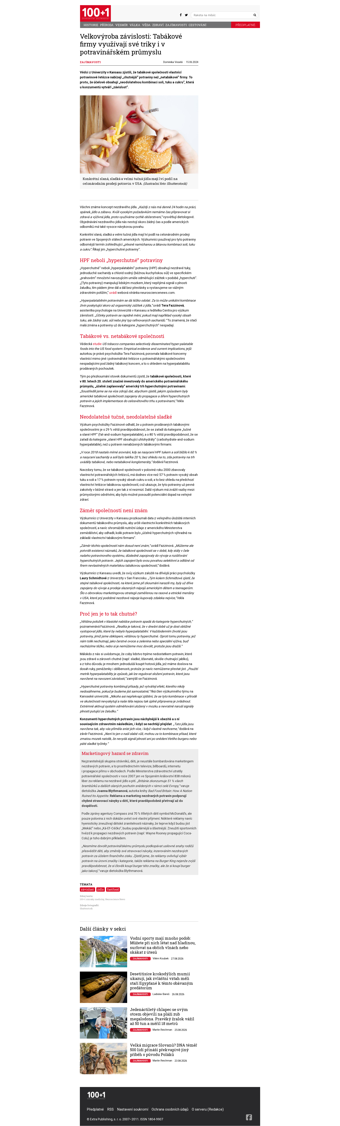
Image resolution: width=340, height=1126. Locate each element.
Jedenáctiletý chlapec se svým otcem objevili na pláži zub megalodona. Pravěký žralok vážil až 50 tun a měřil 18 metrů (162, 1016)
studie (97, 344)
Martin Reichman (162, 1029)
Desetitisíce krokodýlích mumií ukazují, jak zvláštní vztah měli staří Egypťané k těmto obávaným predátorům (161, 981)
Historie (91, 25)
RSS (110, 1109)
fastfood (113, 889)
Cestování (197, 25)
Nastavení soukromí (132, 1109)
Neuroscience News (115, 899)
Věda (146, 25)
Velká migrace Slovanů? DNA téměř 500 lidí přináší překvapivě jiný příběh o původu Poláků (163, 1050)
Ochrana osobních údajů (170, 1109)
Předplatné (245, 25)
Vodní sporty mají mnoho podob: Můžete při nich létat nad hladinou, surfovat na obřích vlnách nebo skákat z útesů (163, 945)
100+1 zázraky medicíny (92, 899)
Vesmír (121, 25)
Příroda (107, 25)
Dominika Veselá (173, 62)
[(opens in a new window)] (180, 15)
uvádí (113, 292)
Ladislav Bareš (161, 994)
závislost (87, 889)
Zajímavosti (176, 25)
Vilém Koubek (161, 958)
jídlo (100, 889)
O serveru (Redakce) (208, 1109)
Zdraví (158, 25)
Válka (134, 25)
